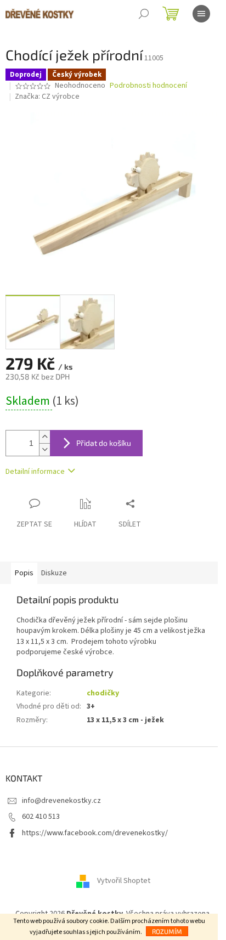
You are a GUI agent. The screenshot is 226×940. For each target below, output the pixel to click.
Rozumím (167, 931)
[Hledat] (144, 14)
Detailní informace (35, 471)
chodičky (103, 693)
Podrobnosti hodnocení (148, 86)
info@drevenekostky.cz (61, 800)
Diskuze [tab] (54, 573)
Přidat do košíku (103, 443)
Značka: (47, 96)
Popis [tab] (24, 573)
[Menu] (201, 14)
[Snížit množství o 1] (44, 449)
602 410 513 (41, 816)
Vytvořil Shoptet (123, 880)
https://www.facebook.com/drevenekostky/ (95, 833)
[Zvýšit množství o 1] (44, 437)
